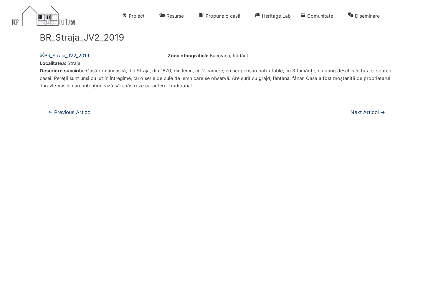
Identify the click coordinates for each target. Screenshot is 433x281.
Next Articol (368, 112)
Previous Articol (70, 112)
